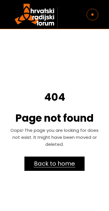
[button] (12, 18)
